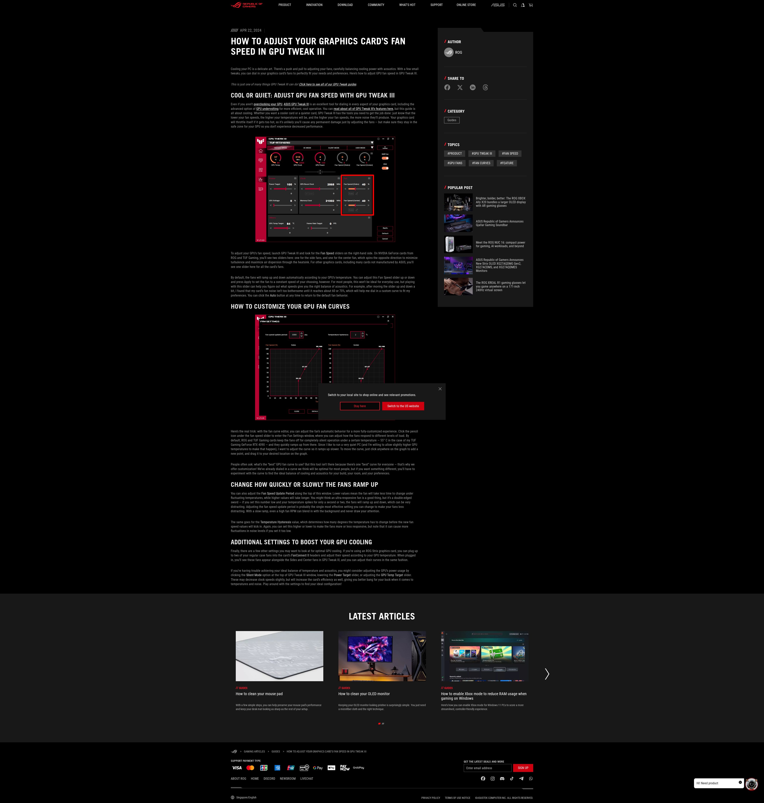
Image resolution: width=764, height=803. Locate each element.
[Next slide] (547, 675)
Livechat (306, 779)
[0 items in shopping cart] (530, 5)
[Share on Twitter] (460, 87)
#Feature (507, 163)
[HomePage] (234, 752)
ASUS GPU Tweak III (296, 104)
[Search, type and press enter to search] (515, 5)
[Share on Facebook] (447, 87)
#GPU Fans (454, 163)
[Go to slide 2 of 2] (383, 723)
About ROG (238, 779)
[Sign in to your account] (522, 5)
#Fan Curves (481, 163)
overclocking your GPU (268, 104)
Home (255, 779)
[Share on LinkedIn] (473, 87)
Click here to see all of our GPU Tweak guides (327, 84)
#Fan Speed (510, 153)
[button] (523, 768)
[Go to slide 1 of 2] (379, 723)
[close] (440, 388)
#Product (454, 153)
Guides (451, 120)
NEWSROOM (288, 779)
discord (269, 779)
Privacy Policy (430, 797)
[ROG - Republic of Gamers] (247, 5)
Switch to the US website (403, 406)
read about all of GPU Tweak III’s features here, (364, 109)
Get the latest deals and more (484, 761)
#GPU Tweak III (482, 153)
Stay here (360, 406)
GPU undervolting (267, 109)
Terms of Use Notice (457, 797)
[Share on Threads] (485, 87)
